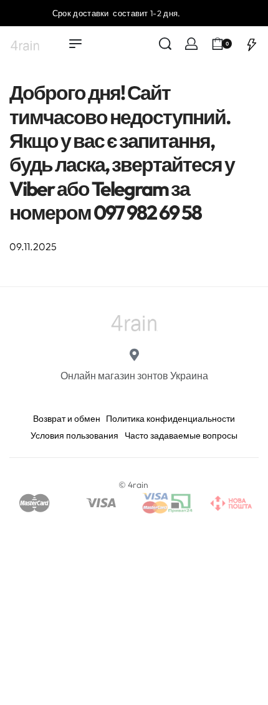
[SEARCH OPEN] (165, 44)
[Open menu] (75, 44)
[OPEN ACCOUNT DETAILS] (191, 44)
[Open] (252, 44)
